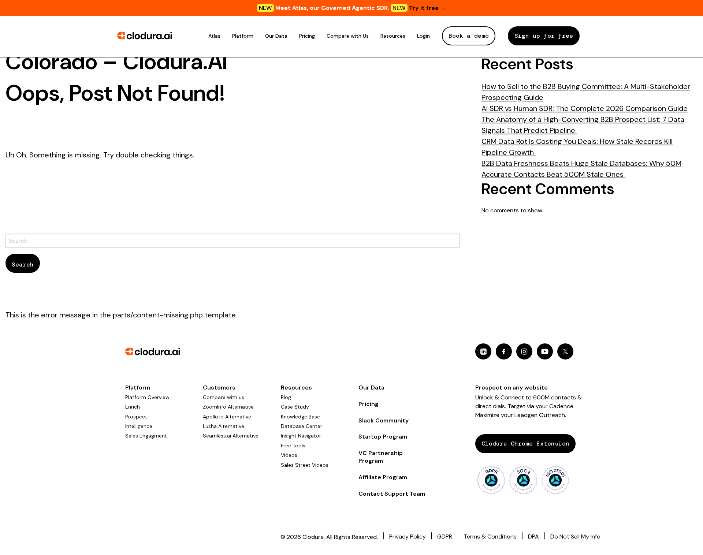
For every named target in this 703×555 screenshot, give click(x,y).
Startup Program (382, 436)
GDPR (444, 536)
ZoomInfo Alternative (228, 406)
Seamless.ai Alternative (230, 435)
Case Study (295, 406)
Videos (289, 455)
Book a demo (469, 36)
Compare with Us (348, 36)
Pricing (307, 36)
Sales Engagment (146, 435)
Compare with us (223, 397)
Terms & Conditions (490, 536)
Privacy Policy (407, 536)
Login (423, 36)
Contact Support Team (391, 494)
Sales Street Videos (304, 465)
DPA (533, 536)
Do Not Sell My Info (575, 536)
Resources (392, 36)
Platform (242, 36)
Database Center (301, 426)
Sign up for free (543, 36)
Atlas (214, 36)
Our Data (276, 36)
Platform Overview (147, 397)
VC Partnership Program (380, 457)
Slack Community (383, 420)
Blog (286, 397)
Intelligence (138, 426)
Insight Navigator (301, 435)
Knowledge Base (300, 416)
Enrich (132, 406)
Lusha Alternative (223, 426)
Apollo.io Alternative (227, 416)
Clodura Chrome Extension (525, 443)
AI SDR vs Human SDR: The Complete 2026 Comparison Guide (584, 108)
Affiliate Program (382, 477)
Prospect (136, 416)
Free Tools (293, 445)
